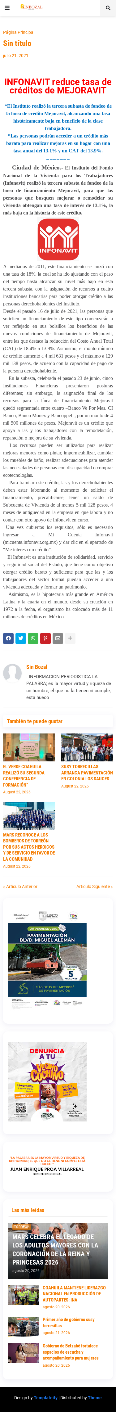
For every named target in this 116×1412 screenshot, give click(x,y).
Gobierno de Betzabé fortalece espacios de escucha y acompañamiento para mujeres (71, 1352)
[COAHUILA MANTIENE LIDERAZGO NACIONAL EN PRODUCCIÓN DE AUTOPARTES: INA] (23, 1295)
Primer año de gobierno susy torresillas (69, 1323)
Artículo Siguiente (93, 886)
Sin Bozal (36, 667)
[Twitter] (20, 638)
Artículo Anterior (21, 886)
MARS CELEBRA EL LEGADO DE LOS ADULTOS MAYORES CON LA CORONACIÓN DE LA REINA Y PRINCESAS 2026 (55, 1249)
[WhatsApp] (33, 638)
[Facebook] (8, 638)
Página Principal (18, 32)
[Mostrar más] (70, 638)
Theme (95, 1397)
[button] (7, 8)
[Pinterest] (45, 638)
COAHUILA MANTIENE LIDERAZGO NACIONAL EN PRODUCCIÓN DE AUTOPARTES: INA (74, 1294)
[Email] (58, 638)
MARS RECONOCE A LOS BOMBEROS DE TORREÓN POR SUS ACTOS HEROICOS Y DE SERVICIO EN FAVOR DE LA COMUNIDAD (29, 847)
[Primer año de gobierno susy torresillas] (23, 1327)
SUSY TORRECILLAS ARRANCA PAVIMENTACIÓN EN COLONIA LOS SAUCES (87, 773)
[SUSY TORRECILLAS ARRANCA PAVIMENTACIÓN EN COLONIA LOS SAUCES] (87, 747)
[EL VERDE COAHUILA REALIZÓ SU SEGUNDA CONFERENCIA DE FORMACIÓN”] (29, 747)
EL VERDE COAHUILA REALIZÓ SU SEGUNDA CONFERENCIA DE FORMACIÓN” (24, 776)
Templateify (46, 1397)
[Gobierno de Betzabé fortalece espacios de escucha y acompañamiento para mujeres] (23, 1353)
